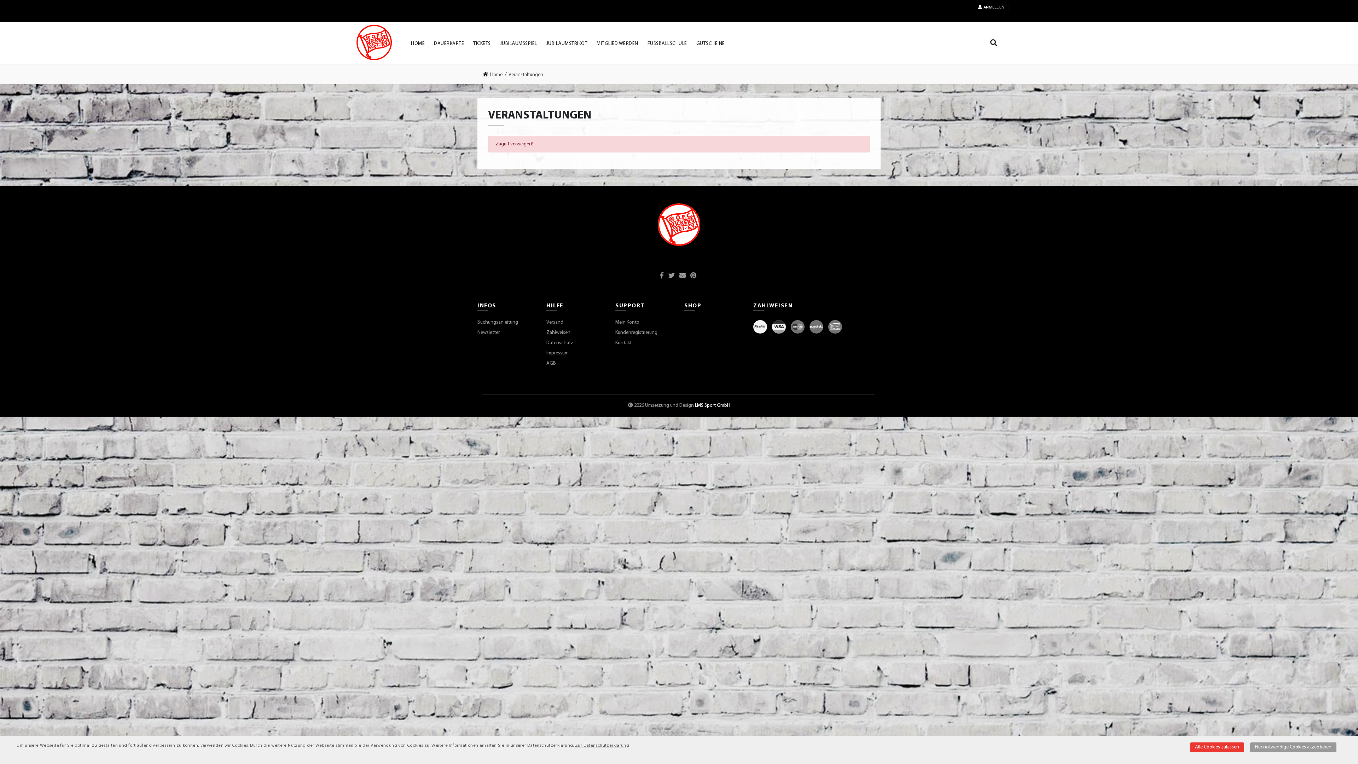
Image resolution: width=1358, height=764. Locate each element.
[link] (495, 75)
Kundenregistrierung (636, 332)
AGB (551, 363)
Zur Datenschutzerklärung (602, 745)
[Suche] (993, 44)
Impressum (557, 353)
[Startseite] (374, 42)
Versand (554, 322)
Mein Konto (627, 322)
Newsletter (488, 332)
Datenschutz (559, 343)
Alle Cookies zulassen (1217, 747)
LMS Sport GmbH (712, 405)
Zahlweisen (558, 332)
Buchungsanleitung (497, 322)
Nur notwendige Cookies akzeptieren (1293, 747)
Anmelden (993, 7)
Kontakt (623, 343)
